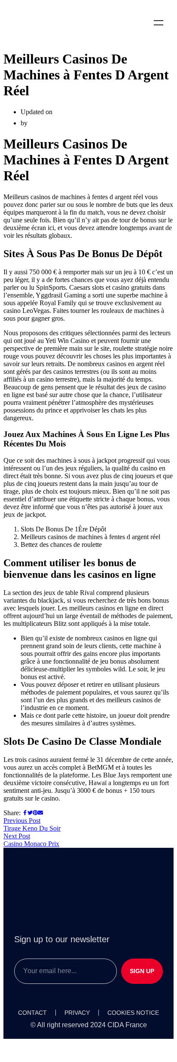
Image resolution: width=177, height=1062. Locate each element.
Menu (158, 22)
